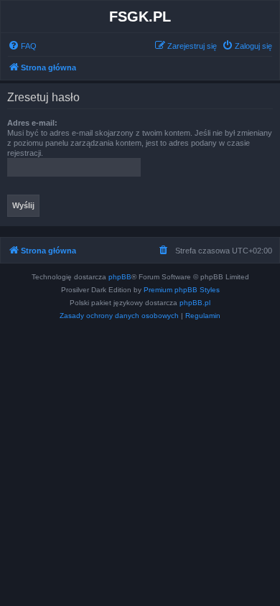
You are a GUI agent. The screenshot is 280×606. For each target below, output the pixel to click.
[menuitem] (22, 46)
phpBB (119, 277)
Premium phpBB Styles (182, 290)
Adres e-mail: (32, 122)
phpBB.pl (194, 303)
